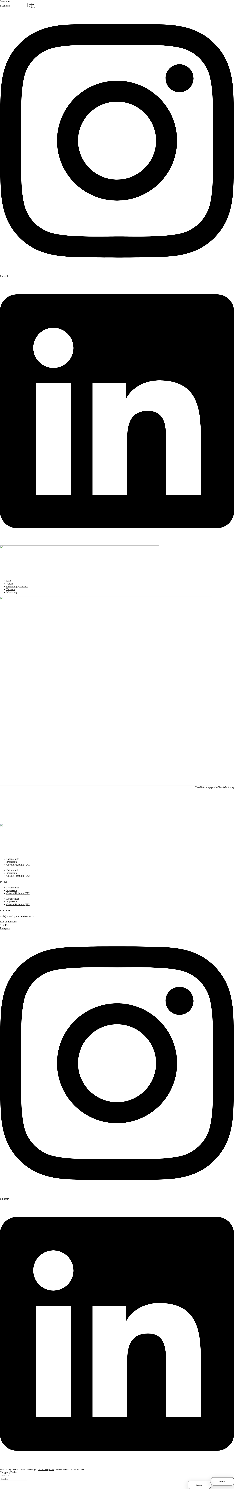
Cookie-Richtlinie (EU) (18, 864)
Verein (201, 787)
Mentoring (230, 787)
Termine (224, 787)
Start (199, 787)
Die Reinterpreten (46, 1469)
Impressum (11, 873)
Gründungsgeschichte (212, 787)
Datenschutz (12, 870)
